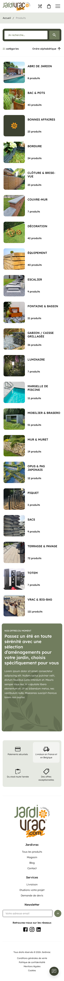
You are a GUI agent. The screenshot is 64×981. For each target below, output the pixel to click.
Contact (32, 868)
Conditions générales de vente (32, 958)
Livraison (32, 884)
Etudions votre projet (32, 890)
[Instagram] (32, 929)
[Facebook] (25, 929)
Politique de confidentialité (32, 962)
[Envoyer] (57, 913)
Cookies (32, 970)
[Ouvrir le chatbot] (54, 971)
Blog (32, 862)
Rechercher (54, 35)
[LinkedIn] (38, 929)
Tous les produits (32, 851)
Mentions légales (32, 966)
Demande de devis (32, 895)
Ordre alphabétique (44, 48)
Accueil (7, 18)
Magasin (32, 857)
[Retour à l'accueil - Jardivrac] (16, 6)
